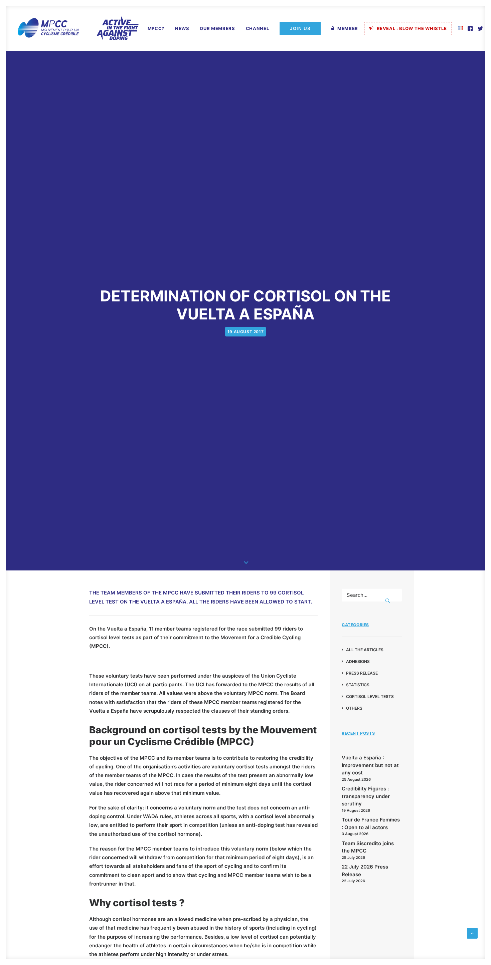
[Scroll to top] (472, 933)
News (182, 28)
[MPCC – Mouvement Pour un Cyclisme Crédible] (78, 28)
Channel (257, 28)
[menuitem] (156, 28)
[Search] (372, 594)
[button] (471, 28)
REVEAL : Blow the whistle (412, 28)
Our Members (217, 28)
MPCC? (156, 28)
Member (347, 28)
